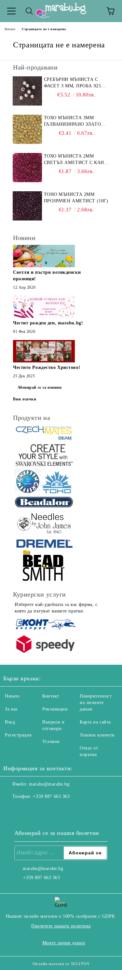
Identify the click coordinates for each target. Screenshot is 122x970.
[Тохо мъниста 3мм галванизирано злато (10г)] (27, 129)
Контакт (50, 696)
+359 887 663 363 (51, 796)
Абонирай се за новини (40, 387)
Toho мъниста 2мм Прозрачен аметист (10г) (76, 197)
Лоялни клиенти (97, 735)
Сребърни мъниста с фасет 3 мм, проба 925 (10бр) (72, 83)
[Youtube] (40, 809)
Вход (10, 722)
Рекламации (55, 709)
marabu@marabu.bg (49, 784)
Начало (10, 29)
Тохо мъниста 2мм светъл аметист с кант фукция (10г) (75, 160)
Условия (51, 741)
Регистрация (18, 735)
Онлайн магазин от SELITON (61, 964)
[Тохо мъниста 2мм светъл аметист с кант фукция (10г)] (27, 167)
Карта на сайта (95, 722)
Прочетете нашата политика (61, 926)
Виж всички (24, 399)
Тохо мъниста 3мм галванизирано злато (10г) (72, 121)
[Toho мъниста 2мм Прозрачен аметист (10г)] (27, 205)
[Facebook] (12, 809)
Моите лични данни (63, 942)
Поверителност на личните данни (96, 703)
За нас (11, 709)
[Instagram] (26, 809)
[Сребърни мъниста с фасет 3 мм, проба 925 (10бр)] (27, 91)
